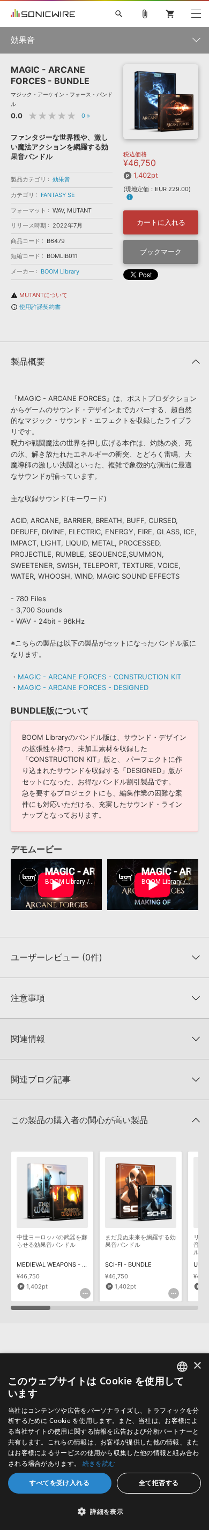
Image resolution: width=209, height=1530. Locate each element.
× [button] (197, 1366)
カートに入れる (161, 222)
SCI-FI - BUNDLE (128, 1264)
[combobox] (182, 1366)
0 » (85, 115)
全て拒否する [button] (158, 1482)
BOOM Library (60, 271)
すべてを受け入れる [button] (59, 1482)
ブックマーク (161, 251)
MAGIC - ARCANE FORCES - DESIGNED (83, 687)
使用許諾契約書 (36, 306)
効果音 (61, 179)
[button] (104, 1511)
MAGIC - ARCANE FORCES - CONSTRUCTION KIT (99, 676)
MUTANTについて (39, 295)
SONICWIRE (43, 14)
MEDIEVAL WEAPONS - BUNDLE (61, 1264)
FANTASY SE (58, 195)
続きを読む (99, 1463)
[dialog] (104, 1441)
